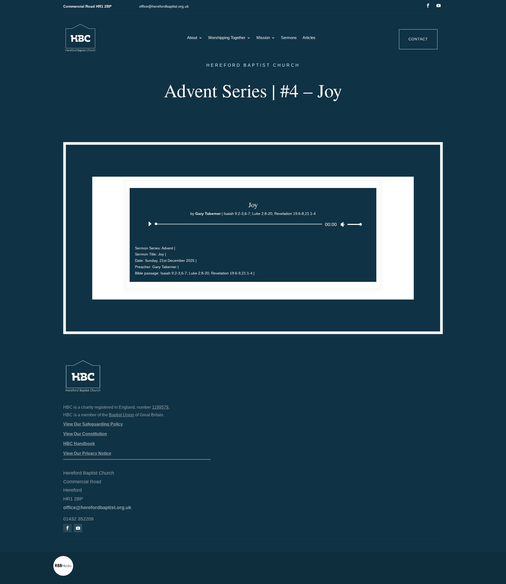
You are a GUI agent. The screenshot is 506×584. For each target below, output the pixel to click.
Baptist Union (121, 415)
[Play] (149, 224)
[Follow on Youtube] (438, 5)
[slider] (353, 224)
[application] (253, 224)
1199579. (160, 407)
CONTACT (418, 39)
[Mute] (342, 224)
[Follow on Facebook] (428, 5)
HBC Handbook (79, 443)
